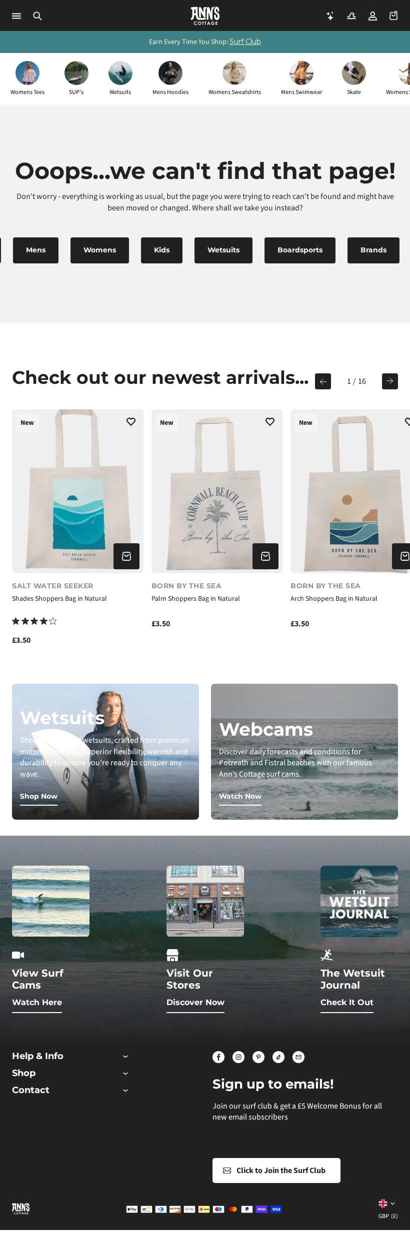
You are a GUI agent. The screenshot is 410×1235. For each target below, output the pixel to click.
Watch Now (240, 796)
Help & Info (38, 1056)
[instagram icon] (238, 1057)
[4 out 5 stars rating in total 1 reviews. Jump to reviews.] (34, 621)
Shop (24, 1073)
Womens (100, 249)
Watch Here (37, 1002)
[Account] (372, 16)
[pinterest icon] (258, 1057)
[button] (37, 16)
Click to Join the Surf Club (281, 1170)
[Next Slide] (390, 381)
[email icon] (298, 1057)
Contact (31, 1090)
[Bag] (393, 16)
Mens (36, 249)
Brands (373, 249)
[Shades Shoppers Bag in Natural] (78, 491)
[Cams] (351, 16)
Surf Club (245, 41)
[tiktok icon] (278, 1057)
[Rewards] (330, 16)
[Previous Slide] (323, 381)
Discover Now (195, 1002)
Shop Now (39, 796)
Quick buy (127, 556)
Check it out (347, 1002)
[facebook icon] (218, 1057)
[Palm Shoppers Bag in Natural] (217, 491)
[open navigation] (16, 16)
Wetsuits (224, 249)
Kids (162, 249)
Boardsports (300, 249)
